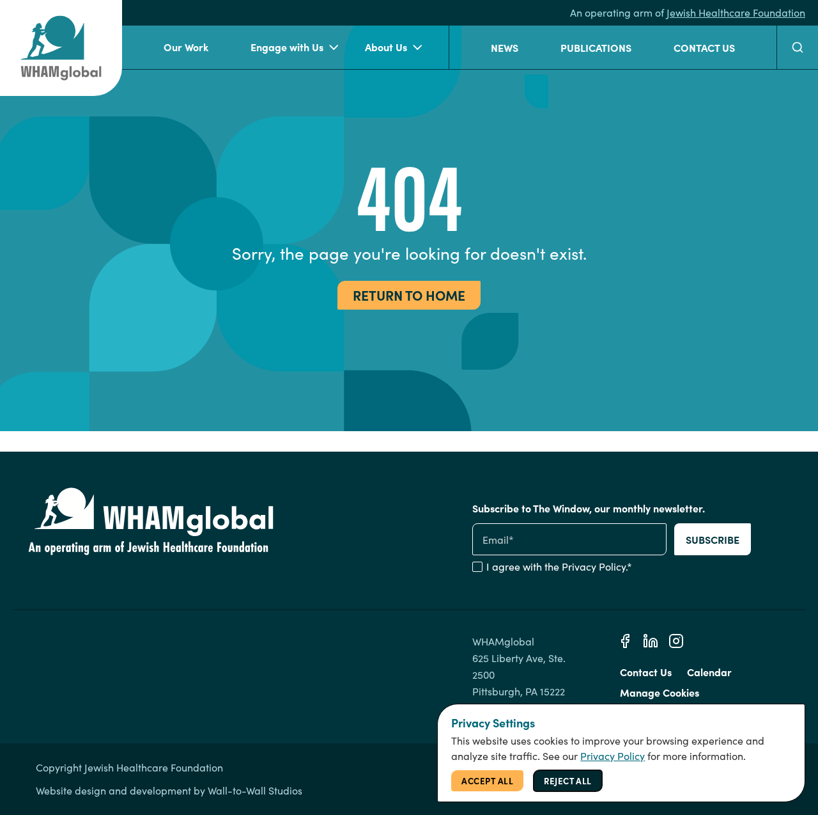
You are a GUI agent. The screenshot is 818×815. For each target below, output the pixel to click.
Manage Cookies (659, 692)
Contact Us (704, 47)
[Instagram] (676, 641)
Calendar (709, 672)
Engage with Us (287, 47)
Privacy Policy (594, 566)
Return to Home (409, 294)
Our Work (186, 47)
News (504, 47)
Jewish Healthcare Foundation (736, 12)
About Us (386, 47)
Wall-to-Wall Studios (255, 790)
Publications (595, 47)
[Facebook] (625, 641)
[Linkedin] (650, 641)
